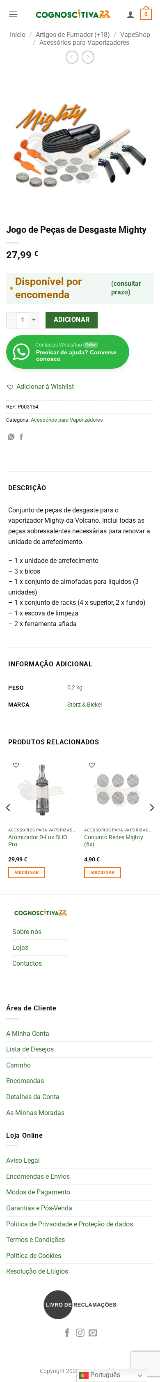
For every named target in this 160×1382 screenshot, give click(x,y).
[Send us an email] (93, 1333)
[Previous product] (88, 57)
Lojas (20, 947)
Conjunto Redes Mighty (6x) (113, 841)
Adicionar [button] (26, 872)
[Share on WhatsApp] (11, 437)
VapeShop (135, 35)
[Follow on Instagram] (80, 1333)
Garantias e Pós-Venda (39, 1208)
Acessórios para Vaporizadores (84, 42)
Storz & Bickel (84, 704)
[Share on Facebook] (21, 437)
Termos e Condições (35, 1240)
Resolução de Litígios (37, 1271)
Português (104, 1374)
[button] (13, 14)
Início (17, 35)
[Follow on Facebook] (67, 1333)
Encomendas (25, 1081)
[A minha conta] (130, 14)
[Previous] (9, 824)
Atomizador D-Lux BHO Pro (37, 841)
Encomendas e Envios (38, 1176)
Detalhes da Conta (32, 1097)
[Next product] (72, 57)
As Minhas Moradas (35, 1113)
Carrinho (18, 1065)
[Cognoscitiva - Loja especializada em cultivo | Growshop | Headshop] (72, 14)
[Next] (151, 824)
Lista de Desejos (30, 1049)
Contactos (27, 963)
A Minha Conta (27, 1034)
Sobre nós (26, 932)
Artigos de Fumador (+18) (73, 35)
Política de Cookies (33, 1256)
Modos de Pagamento (38, 1192)
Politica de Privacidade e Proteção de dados (69, 1224)
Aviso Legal (23, 1160)
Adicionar (72, 320)
